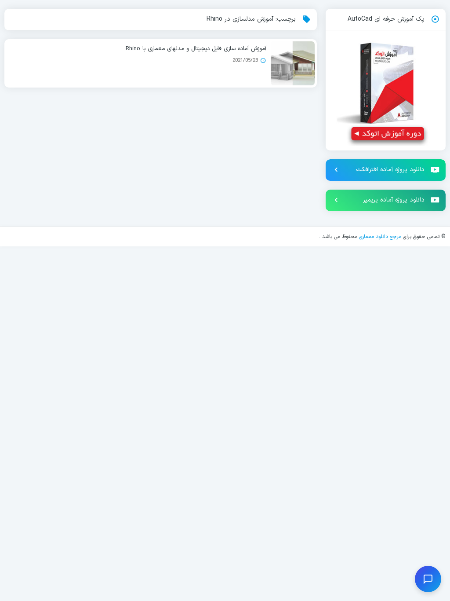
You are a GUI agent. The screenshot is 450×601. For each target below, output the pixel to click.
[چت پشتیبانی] (428, 579)
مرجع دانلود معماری (380, 237)
